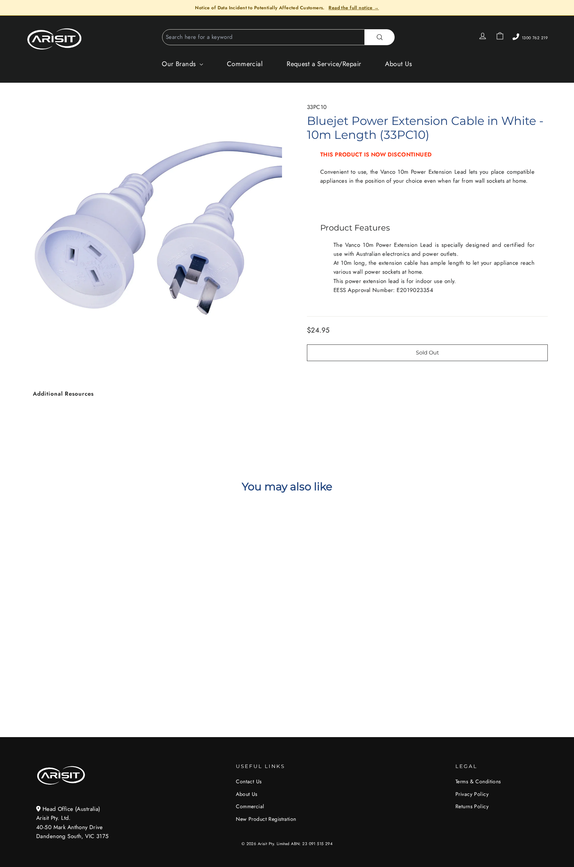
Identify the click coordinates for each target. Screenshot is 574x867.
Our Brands (180, 64)
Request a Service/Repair (324, 64)
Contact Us (248, 781)
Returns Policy (472, 806)
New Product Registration (266, 819)
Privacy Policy (472, 794)
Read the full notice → (354, 7)
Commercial (245, 64)
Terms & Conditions (478, 781)
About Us (398, 64)
